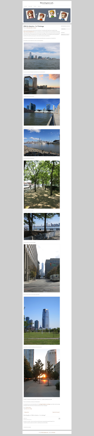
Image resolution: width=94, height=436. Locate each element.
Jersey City (27, 408)
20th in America (28, 407)
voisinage (30, 408)
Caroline (34, 27)
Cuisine (35, 6)
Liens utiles (30, 6)
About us (39, 6)
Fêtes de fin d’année (56, 412)
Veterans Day (27, 412)
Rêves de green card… (47, 3)
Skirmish (53, 432)
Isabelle (25, 418)
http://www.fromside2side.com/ (29, 31)
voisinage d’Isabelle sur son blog (44, 404)
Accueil (25, 6)
